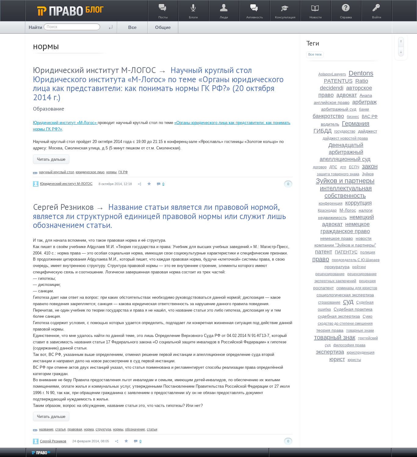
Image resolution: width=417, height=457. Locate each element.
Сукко (367, 316)
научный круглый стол (56, 172)
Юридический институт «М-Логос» (65, 122)
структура (103, 429)
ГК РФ (123, 172)
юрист (337, 359)
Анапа (366, 95)
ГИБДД (323, 131)
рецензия (367, 281)
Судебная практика (353, 309)
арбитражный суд (338, 109)
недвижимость (332, 217)
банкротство (328, 116)
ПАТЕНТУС (346, 252)
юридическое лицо (90, 172)
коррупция (358, 203)
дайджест (367, 131)
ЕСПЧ (354, 167)
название (46, 429)
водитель (330, 124)
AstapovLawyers (332, 74)
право (320, 259)
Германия (355, 123)
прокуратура (337, 266)
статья (60, 429)
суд (348, 301)
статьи (152, 429)
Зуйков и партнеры (345, 181)
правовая (74, 429)
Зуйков (368, 174)
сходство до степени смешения (345, 323)
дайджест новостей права (345, 138)
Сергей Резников (63, 207)
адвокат (346, 95)
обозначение (135, 429)
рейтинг (359, 267)
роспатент (323, 287)
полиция (367, 252)
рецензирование (330, 274)
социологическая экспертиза (345, 294)
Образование (48, 108)
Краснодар (327, 210)
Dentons (361, 73)
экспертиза (330, 352)
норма (89, 429)
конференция (331, 203)
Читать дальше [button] (51, 159)
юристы (354, 360)
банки (364, 109)
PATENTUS (338, 81)
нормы (111, 172)
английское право (332, 102)
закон (370, 166)
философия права (349, 345)
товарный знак (334, 337)
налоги (365, 210)
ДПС (333, 167)
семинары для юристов (356, 288)
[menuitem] (132, 27)
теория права (329, 330)
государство (344, 131)
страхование (329, 302)
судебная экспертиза (339, 316)
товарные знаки (360, 330)
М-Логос (347, 210)
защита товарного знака (338, 174)
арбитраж (364, 102)
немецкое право (336, 238)
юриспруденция (361, 352)
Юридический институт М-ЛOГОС (94, 70)
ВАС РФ (370, 116)
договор (320, 167)
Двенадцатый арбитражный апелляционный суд (345, 152)
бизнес (353, 117)
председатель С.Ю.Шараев (355, 260)
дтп (343, 167)
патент (323, 252)
